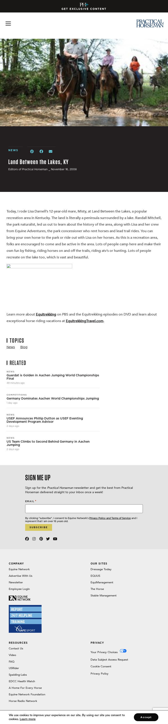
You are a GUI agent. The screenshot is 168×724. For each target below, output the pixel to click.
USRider (14, 668)
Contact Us (16, 648)
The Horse (97, 589)
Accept (146, 717)
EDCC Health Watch (22, 681)
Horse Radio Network (23, 701)
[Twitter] (48, 539)
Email (31, 501)
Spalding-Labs (18, 675)
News (10, 371)
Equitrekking (46, 314)
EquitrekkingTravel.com (84, 321)
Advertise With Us (20, 576)
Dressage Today (101, 569)
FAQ (11, 662)
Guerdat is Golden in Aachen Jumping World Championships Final (53, 377)
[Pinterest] (41, 539)
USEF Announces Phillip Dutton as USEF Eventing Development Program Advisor (45, 420)
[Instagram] (34, 539)
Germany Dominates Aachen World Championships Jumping (53, 398)
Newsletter (16, 582)
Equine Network (19, 569)
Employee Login (19, 589)
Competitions (17, 395)
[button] (32, 151)
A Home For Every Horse (25, 688)
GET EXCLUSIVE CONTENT (84, 9)
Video (12, 655)
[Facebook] (27, 539)
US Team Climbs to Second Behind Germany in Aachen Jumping (48, 443)
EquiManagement (102, 582)
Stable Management (104, 596)
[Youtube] (55, 539)
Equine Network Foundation (27, 694)
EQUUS (95, 576)
